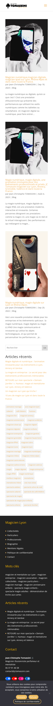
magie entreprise (36, 469)
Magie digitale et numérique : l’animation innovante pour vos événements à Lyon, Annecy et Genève (25, 365)
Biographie (12, 544)
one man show (30, 482)
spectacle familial (31, 505)
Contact (11, 557)
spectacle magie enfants (25, 588)
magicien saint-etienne (15, 460)
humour (32, 411)
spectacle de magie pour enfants (19, 500)
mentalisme (28, 478)
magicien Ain (12, 415)
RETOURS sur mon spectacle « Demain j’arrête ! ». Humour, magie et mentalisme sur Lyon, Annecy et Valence (25, 383)
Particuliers (12, 535)
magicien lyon (27, 447)
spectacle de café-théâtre (34, 491)
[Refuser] (49, 693)
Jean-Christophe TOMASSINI (22, 84)
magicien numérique (32, 451)
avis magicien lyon (32, 407)
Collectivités (13, 531)
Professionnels (14, 539)
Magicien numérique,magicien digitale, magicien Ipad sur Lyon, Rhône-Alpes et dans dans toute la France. (26, 79)
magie (9, 469)
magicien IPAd (12, 442)
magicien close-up (14, 424)
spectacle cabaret (13, 491)
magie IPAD (11, 474)
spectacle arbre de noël (33, 487)
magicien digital (30, 424)
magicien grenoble (14, 438)
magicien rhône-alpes (30, 456)
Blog (14, 87)
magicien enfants (30, 429)
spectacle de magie (14, 496)
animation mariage (14, 407)
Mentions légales (15, 548)
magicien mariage (14, 451)
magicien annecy (26, 415)
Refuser (33, 697)
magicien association (27, 578)
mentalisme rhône (14, 482)
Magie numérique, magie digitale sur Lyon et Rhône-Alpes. (24, 303)
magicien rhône (13, 456)
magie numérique (26, 474)
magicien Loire (12, 447)
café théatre (21, 411)
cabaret (10, 411)
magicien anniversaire (15, 420)
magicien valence (35, 465)
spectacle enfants (13, 505)
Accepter (21, 697)
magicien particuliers (28, 581)
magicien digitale (13, 429)
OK (44, 347)
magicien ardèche (35, 420)
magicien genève (32, 433)
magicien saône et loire (16, 465)
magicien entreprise (14, 433)
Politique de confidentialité (20, 552)
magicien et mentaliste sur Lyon (20, 574)
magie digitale (20, 469)
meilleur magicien (14, 478)
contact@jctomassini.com (17, 671)
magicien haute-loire (33, 438)
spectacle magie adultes (16, 591)
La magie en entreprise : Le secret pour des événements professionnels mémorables (26, 625)
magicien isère (27, 442)
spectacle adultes (13, 487)
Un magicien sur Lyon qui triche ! (21, 391)
